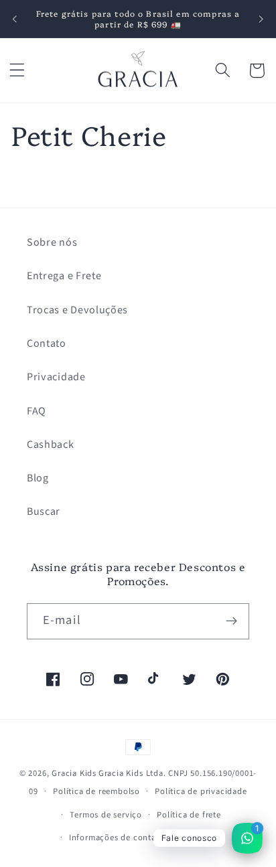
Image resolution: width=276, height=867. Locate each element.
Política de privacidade (201, 791)
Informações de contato (117, 838)
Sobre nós (52, 242)
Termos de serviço (106, 815)
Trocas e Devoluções (77, 310)
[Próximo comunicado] (261, 18)
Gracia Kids (74, 773)
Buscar (43, 511)
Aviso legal (201, 838)
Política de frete (189, 815)
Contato (46, 343)
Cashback (50, 444)
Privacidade (56, 377)
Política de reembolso (96, 791)
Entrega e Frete (64, 275)
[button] (17, 71)
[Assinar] (231, 621)
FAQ (36, 411)
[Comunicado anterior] (14, 18)
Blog (38, 478)
